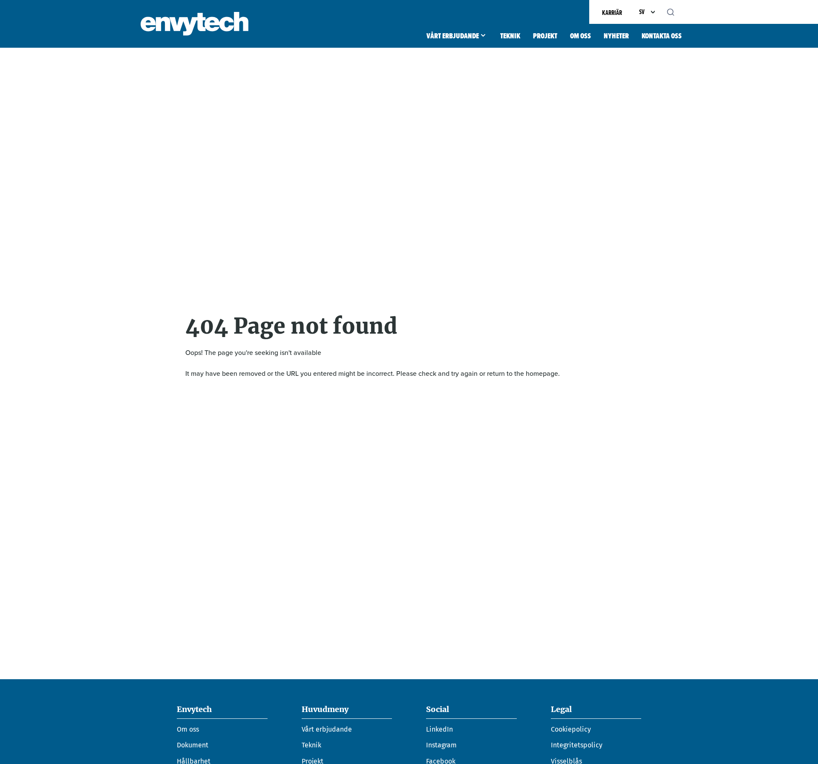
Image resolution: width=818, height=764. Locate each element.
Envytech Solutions (194, 24)
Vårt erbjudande (452, 35)
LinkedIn (439, 729)
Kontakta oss (662, 35)
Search (675, 12)
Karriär (612, 12)
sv (642, 12)
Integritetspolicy (576, 745)
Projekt (545, 35)
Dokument (192, 745)
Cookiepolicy (571, 729)
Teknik (510, 35)
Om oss (580, 35)
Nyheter (616, 35)
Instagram (441, 745)
